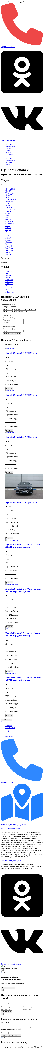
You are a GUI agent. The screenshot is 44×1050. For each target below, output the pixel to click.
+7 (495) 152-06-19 (8, 47)
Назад (4, 1035)
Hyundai (8, 162)
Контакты (9, 154)
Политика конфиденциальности (13, 861)
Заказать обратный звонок (11, 964)
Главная (8, 144)
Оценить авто (6, 1012)
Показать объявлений (12, 334)
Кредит (8, 148)
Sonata (7, 164)
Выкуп (8, 152)
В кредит (9, 388)
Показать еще (6, 720)
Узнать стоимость (8, 988)
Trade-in (8, 150)
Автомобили (10, 146)
